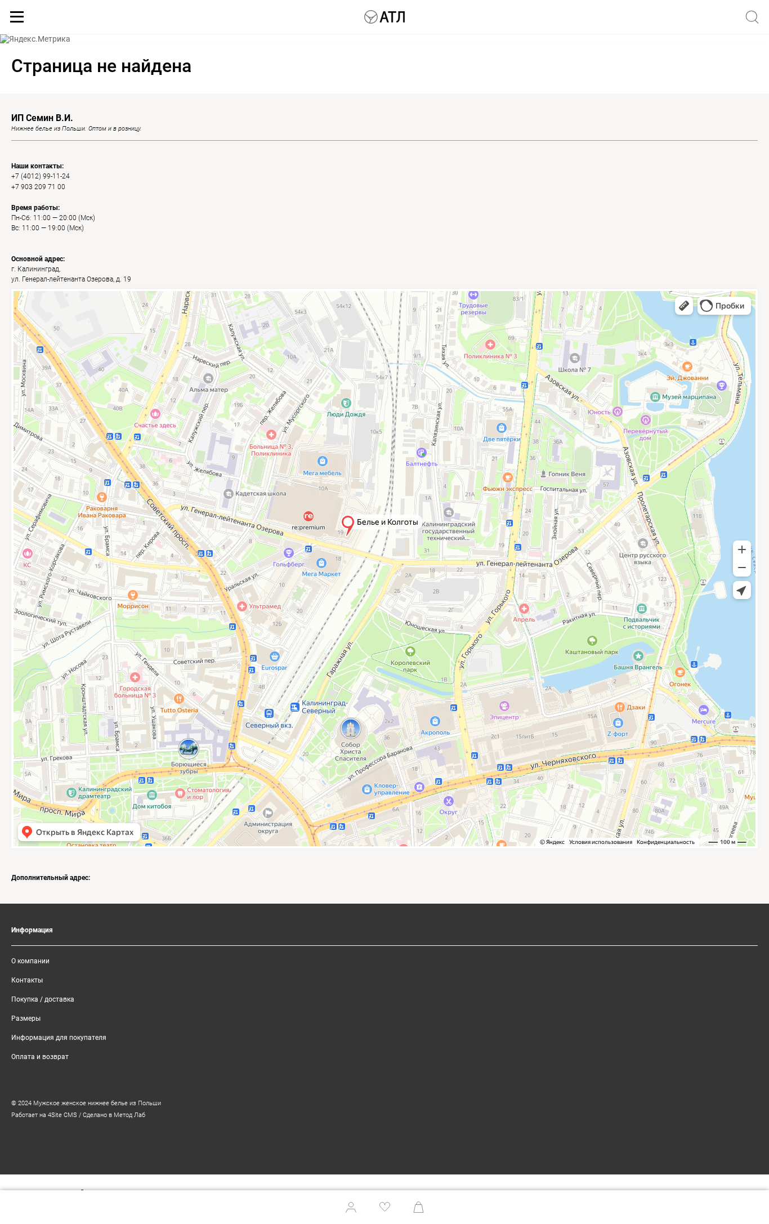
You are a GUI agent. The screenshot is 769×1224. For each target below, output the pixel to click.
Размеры (26, 1018)
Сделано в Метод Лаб (114, 1115)
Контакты (27, 980)
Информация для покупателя (58, 1038)
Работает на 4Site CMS (44, 1115)
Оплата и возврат (40, 1057)
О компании (30, 961)
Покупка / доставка (42, 999)
